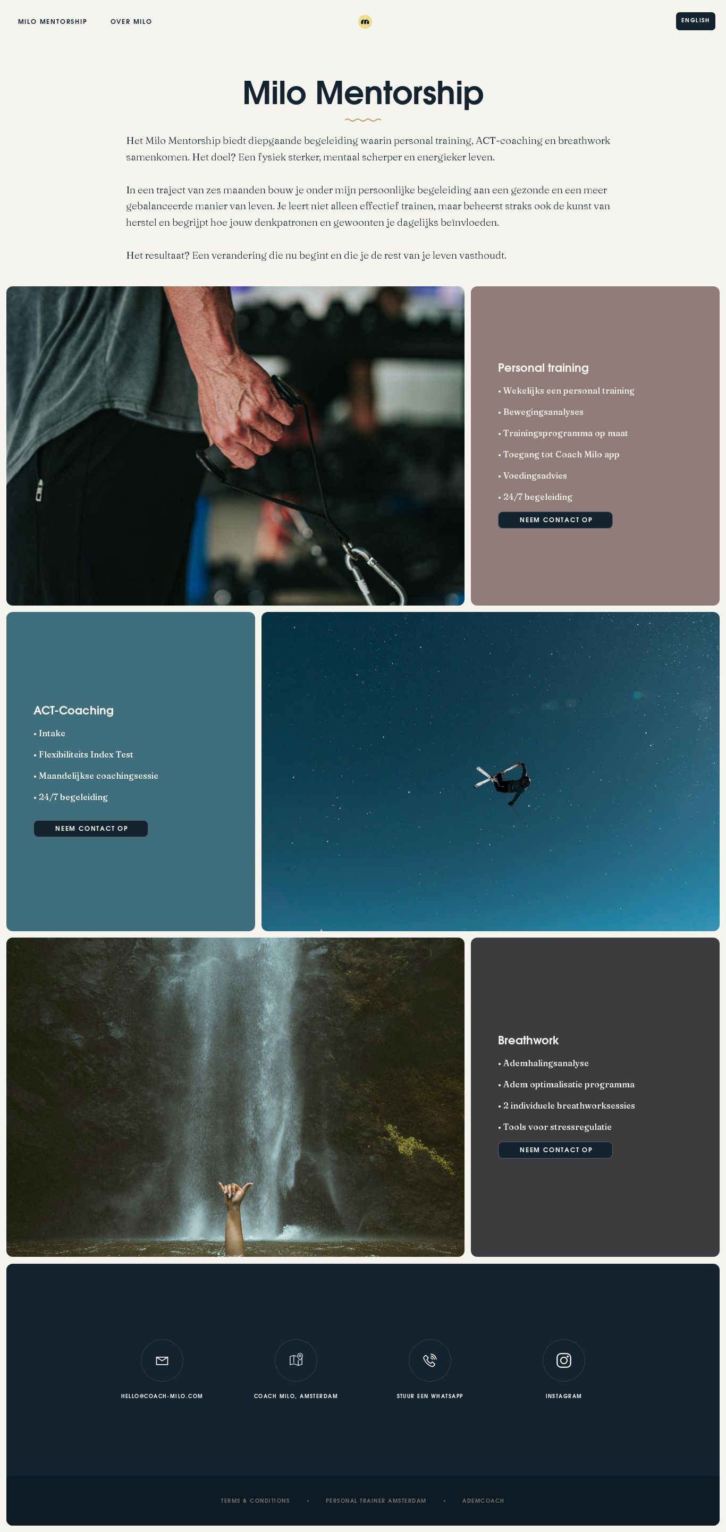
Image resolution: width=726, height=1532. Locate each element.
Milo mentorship (53, 22)
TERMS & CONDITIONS (255, 1501)
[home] (363, 21)
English (695, 21)
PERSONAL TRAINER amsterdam (376, 1501)
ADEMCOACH (483, 1501)
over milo (132, 22)
